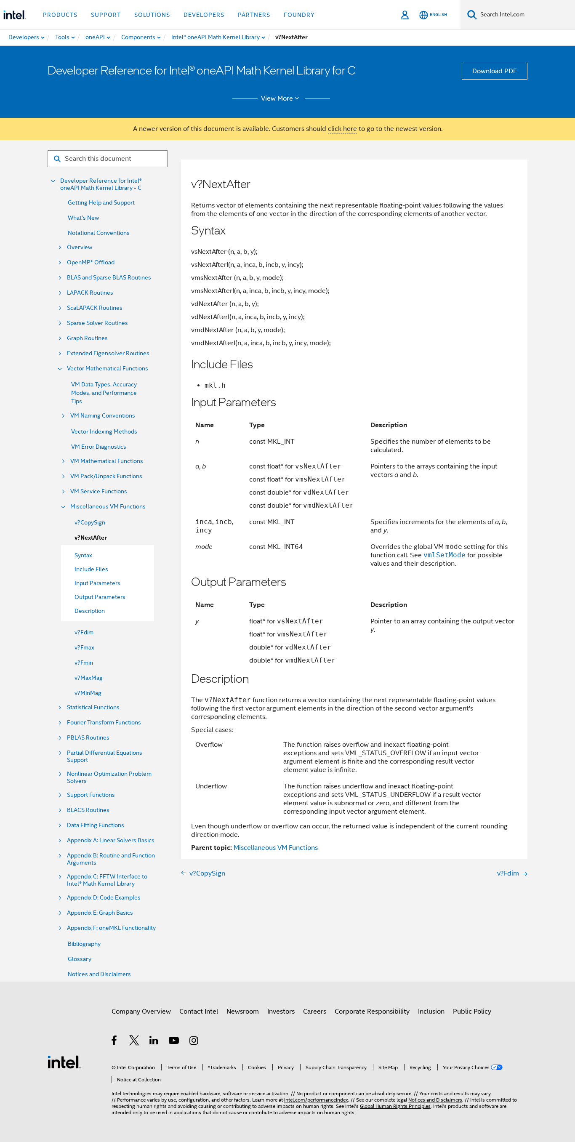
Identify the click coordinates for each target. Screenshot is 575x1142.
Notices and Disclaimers (99, 974)
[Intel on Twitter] (134, 1041)
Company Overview (141, 1011)
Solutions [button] (152, 15)
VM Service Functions (98, 491)
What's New (83, 217)
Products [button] (60, 15)
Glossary (79, 959)
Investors (281, 1011)
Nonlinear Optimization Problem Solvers (109, 777)
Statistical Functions (93, 707)
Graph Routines (87, 338)
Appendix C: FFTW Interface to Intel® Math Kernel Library (107, 880)
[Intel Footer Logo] (64, 1061)
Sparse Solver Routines (97, 323)
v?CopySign (90, 522)
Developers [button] (204, 15)
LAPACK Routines (90, 292)
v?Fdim (84, 632)
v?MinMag (88, 693)
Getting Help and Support (101, 202)
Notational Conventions (99, 233)
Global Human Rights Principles (395, 1106)
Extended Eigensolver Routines (108, 353)
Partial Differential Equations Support (104, 756)
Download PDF (494, 71)
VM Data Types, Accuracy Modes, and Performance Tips (104, 393)
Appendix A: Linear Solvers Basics (110, 840)
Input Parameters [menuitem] (97, 583)
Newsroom (242, 1011)
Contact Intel (198, 1011)
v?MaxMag (89, 677)
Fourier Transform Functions (104, 722)
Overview (79, 247)
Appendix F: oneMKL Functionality (111, 928)
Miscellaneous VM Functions (108, 506)
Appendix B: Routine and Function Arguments (111, 859)
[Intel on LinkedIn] (154, 1041)
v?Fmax (84, 647)
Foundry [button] (299, 15)
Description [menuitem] (90, 611)
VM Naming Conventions (102, 415)
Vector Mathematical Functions (107, 368)
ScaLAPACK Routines (94, 307)
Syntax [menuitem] (83, 555)
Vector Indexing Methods (104, 431)
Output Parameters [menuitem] (100, 597)
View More (277, 98)
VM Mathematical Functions (106, 461)
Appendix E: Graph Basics (100, 912)
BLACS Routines (88, 810)
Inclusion (431, 1011)
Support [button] (106, 15)
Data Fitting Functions (95, 825)
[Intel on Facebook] (114, 1041)
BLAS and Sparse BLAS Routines (109, 277)
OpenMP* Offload (90, 262)
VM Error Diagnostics (98, 446)
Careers (314, 1011)
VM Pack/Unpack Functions (106, 476)
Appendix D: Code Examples (104, 897)
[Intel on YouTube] (174, 1041)
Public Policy (472, 1011)
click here (342, 129)
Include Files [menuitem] (91, 569)
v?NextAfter (90, 538)
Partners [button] (254, 15)
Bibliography (84, 944)
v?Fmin (84, 662)
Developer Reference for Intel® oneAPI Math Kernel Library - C (101, 184)
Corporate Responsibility (372, 1011)
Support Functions (91, 795)
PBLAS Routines (88, 737)
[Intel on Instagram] (194, 1041)
